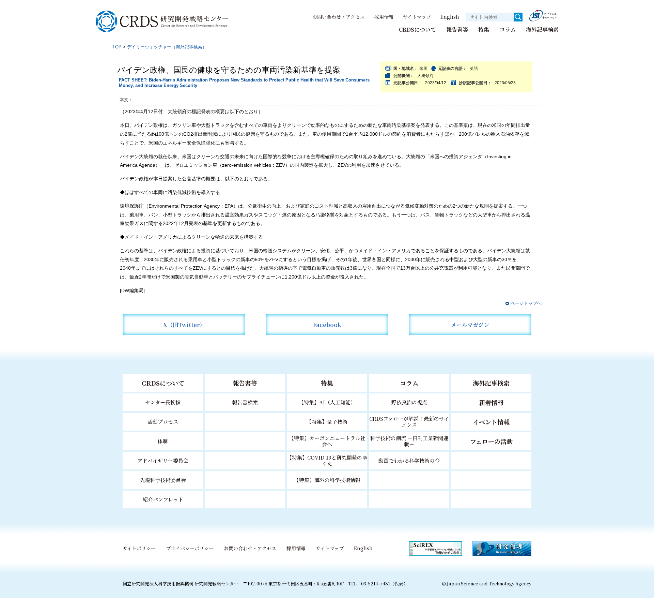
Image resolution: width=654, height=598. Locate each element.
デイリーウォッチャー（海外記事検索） (167, 46)
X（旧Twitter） (184, 325)
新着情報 (491, 402)
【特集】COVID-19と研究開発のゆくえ (327, 460)
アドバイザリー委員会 (162, 460)
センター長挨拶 (163, 402)
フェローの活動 (491, 441)
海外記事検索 (542, 29)
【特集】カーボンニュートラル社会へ (327, 441)
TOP (117, 46)
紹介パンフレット (163, 499)
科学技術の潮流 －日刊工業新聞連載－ (409, 441)
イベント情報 (491, 421)
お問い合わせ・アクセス (338, 16)
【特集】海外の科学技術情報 (327, 479)
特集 (483, 29)
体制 (163, 441)
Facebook (327, 325)
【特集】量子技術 (327, 421)
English (449, 16)
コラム (507, 29)
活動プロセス (162, 421)
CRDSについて (417, 29)
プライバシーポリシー (190, 548)
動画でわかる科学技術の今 (409, 460)
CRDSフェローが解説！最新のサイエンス (409, 421)
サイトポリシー (139, 548)
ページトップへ (526, 303)
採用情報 (383, 16)
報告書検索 (245, 402)
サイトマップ (417, 16)
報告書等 (457, 29)
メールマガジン (470, 325)
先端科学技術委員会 (163, 479)
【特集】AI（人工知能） (327, 402)
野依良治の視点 (409, 402)
